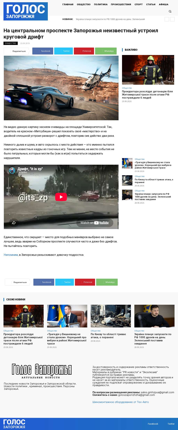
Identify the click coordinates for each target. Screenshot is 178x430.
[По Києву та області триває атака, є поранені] (127, 180)
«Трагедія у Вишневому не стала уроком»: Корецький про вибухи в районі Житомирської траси (153, 165)
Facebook (153, 424)
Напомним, (11, 254)
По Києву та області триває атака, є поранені (108, 336)
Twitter (171, 424)
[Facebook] (144, 424)
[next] (172, 19)
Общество (10, 43)
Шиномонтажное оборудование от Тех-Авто (120, 402)
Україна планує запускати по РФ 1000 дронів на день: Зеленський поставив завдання (153, 197)
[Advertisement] (148, 128)
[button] (170, 11)
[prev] (167, 19)
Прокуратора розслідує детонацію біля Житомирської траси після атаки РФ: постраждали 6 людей (147, 94)
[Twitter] (164, 424)
